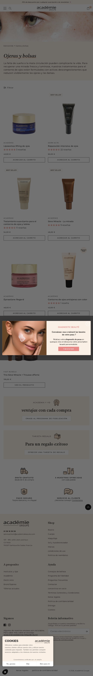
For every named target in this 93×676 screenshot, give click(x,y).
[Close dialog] (88, 324)
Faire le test (68, 349)
